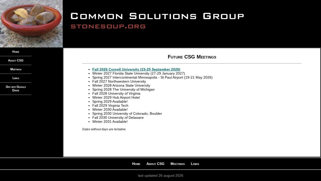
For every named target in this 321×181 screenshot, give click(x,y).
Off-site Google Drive (16, 88)
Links (16, 78)
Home (15, 51)
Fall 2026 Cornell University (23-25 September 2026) (136, 69)
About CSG (15, 60)
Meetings (15, 69)
